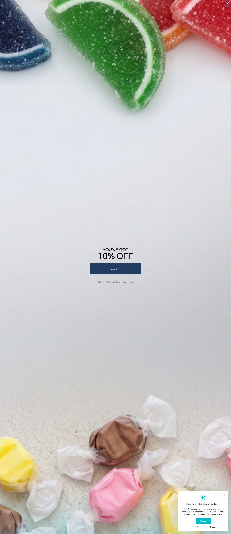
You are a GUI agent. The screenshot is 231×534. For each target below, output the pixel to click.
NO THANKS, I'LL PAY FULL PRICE (115, 281)
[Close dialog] (227, 3)
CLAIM (115, 268)
